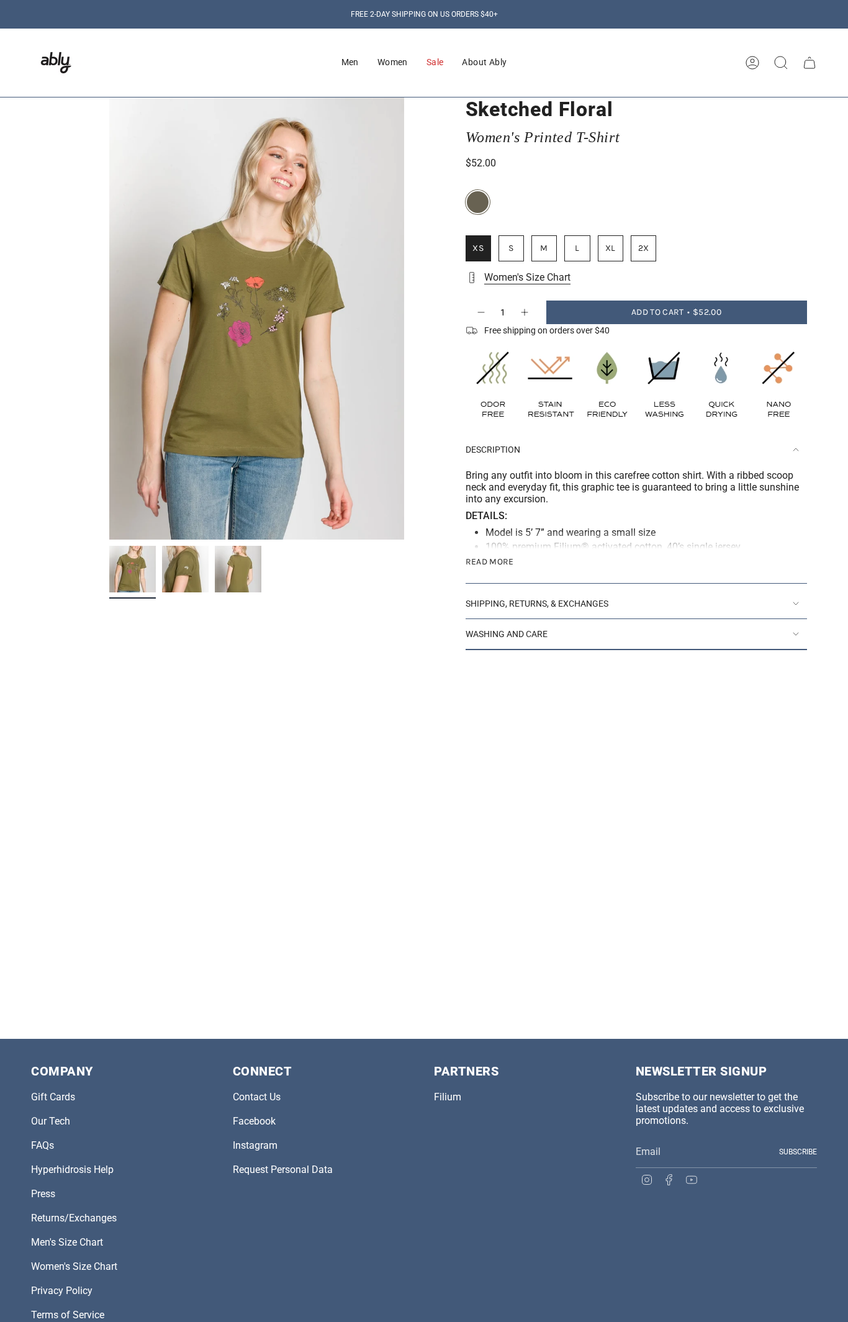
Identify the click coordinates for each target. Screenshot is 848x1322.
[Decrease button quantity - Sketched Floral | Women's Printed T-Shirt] (480, 312)
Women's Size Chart (527, 277)
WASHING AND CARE (507, 634)
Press (43, 1194)
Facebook (254, 1121)
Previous (109, 318)
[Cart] (809, 62)
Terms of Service (67, 1315)
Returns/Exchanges (74, 1218)
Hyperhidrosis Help (72, 1169)
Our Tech (50, 1121)
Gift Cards (53, 1097)
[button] (350, 63)
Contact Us (257, 1097)
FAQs (42, 1145)
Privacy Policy (61, 1291)
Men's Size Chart (67, 1242)
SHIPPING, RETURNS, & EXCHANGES (537, 604)
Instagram (255, 1145)
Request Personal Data (283, 1169)
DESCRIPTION (493, 450)
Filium (447, 1097)
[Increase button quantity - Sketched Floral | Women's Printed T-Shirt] (525, 312)
